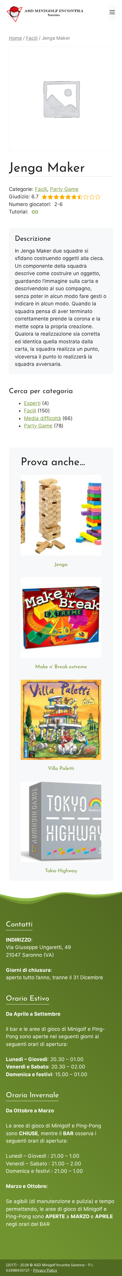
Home (15, 38)
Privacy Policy (45, 1270)
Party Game (64, 189)
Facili (32, 38)
